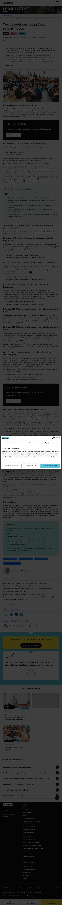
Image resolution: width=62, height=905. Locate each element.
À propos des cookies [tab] (51, 442)
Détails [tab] (31, 442)
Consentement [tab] (11, 442)
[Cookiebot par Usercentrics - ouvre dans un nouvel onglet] (53, 438)
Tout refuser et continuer (11, 465)
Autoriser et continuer (50, 465)
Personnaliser (30, 465)
